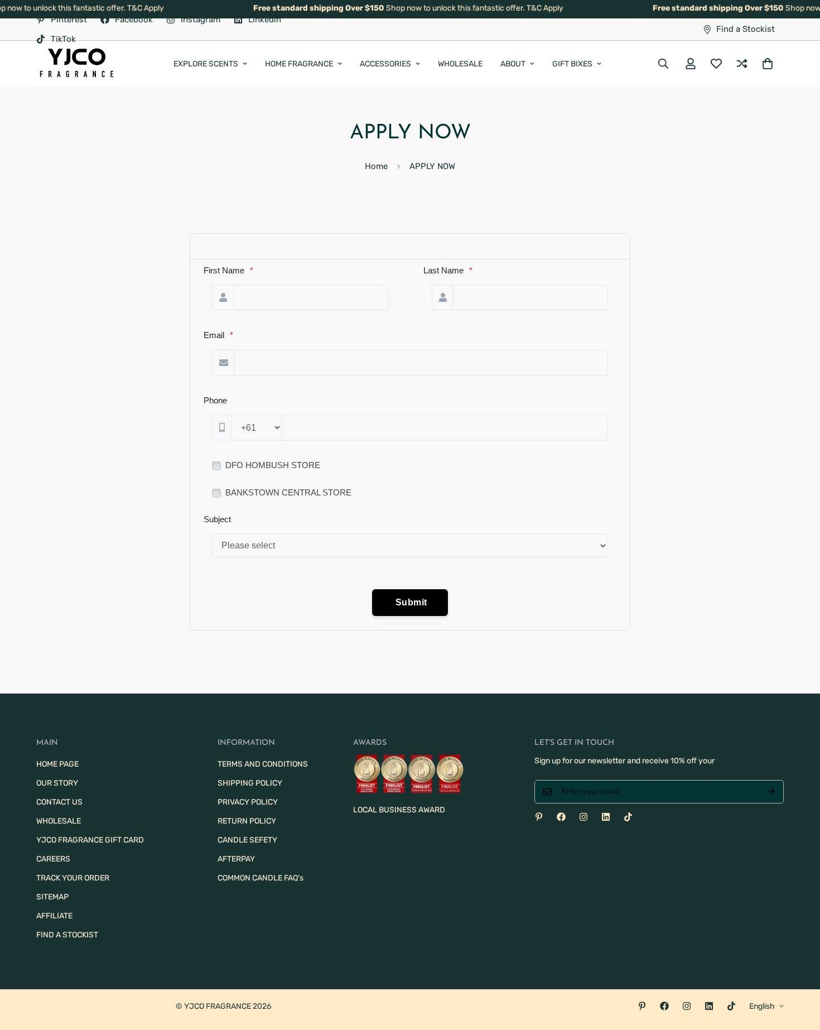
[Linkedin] (605, 816)
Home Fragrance (299, 64)
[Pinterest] (538, 816)
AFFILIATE (54, 916)
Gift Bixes (572, 64)
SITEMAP (52, 897)
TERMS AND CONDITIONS (263, 764)
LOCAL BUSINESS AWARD (399, 810)
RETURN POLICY (247, 821)
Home (376, 166)
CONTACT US (59, 802)
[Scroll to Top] (798, 969)
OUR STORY (57, 783)
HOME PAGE (57, 764)
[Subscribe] (771, 791)
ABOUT (512, 64)
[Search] (663, 64)
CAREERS (53, 859)
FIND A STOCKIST (67, 935)
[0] (767, 64)
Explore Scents (205, 64)
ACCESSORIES (385, 64)
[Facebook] (561, 816)
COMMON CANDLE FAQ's (260, 878)
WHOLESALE (460, 64)
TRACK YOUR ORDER (72, 878)
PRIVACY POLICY (248, 802)
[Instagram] (583, 816)
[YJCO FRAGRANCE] (76, 64)
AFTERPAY (236, 859)
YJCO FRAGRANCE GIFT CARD (90, 840)
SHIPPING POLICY (250, 783)
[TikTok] (628, 816)
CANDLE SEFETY (247, 840)
